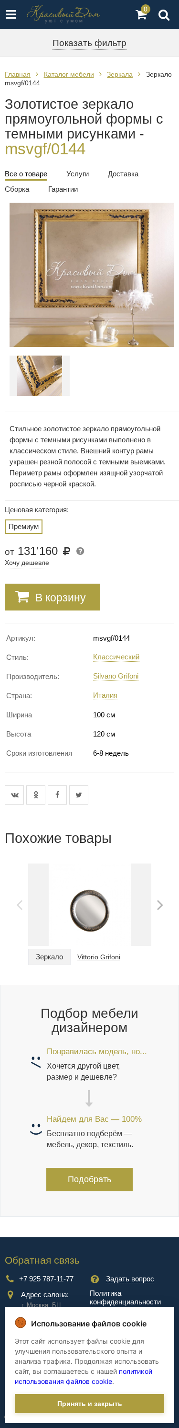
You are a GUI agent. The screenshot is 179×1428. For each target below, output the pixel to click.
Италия (105, 695)
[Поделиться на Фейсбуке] (58, 795)
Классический (116, 657)
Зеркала (120, 74)
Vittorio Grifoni (98, 957)
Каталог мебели (69, 74)
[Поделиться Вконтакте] (15, 795)
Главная (18, 74)
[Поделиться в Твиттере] (78, 795)
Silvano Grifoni (115, 676)
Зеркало (49, 957)
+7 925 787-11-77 (46, 1279)
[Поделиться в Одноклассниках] (37, 795)
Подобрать (89, 1179)
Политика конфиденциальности (125, 1297)
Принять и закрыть (89, 1403)
